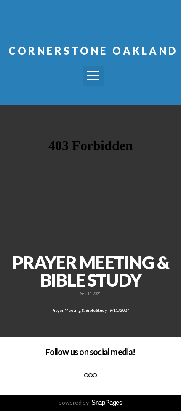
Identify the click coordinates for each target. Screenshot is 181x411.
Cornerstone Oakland (93, 51)
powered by (90, 402)
